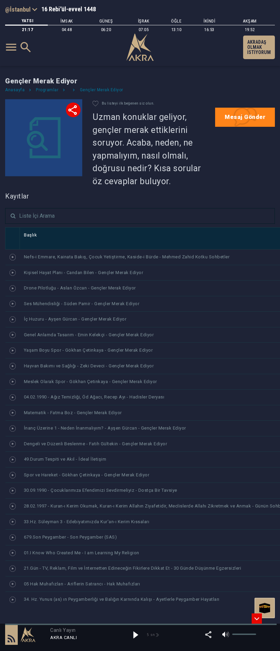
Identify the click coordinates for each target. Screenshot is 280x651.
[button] (11, 634)
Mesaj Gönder (245, 116)
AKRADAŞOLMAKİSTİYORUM (259, 47)
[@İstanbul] (21, 9)
